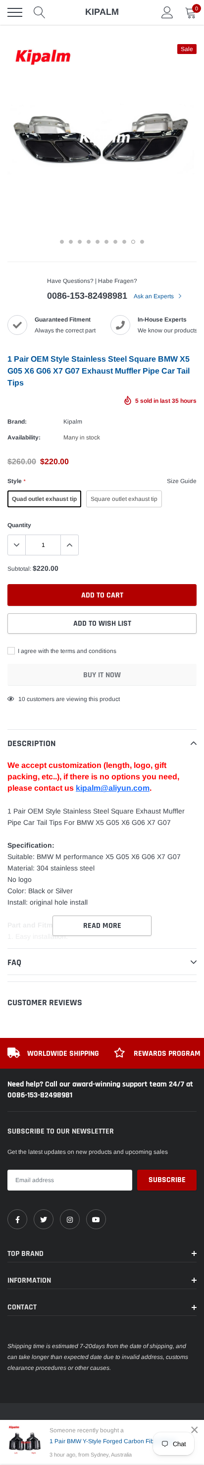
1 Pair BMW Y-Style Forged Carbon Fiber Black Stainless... (118, 1441)
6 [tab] (106, 242)
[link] (17, 1219)
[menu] (14, 12)
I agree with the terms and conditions (66, 651)
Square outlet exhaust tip (124, 498)
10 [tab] (142, 242)
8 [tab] (124, 242)
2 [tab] (71, 242)
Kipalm (72, 421)
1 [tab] (62, 242)
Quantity (19, 525)
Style (16, 481)
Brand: (17, 421)
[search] (40, 12)
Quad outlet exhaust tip (44, 498)
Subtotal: (19, 568)
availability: (24, 437)
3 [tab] (80, 242)
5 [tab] (98, 242)
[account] (167, 12)
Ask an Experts (154, 296)
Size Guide (182, 481)
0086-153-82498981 (87, 296)
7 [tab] (115, 242)
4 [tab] (89, 242)
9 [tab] (133, 242)
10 (21, 699)
